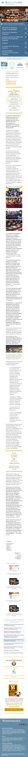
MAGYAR (15, 731)
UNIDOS (5, 43)
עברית (12, 730)
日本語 (15, 730)
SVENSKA (23, 731)
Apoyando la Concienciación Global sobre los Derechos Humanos (14, 625)
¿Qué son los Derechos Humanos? (9, 33)
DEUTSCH (11, 731)
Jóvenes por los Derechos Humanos (18, 749)
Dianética (11, 744)
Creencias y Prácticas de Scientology (16, 737)
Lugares (7, 740)
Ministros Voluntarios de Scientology (12, 746)
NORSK (18, 731)
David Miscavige (13, 745)
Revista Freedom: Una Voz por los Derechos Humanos (10, 52)
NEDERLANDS (5, 731)
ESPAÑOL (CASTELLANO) (15, 732)
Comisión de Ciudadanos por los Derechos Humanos (11, 750)
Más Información (20, 739)
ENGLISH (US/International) (7, 729)
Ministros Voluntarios (13, 738)
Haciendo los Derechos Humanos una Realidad (9, 29)
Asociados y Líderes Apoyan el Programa (13, 652)
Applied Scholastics (19, 67)
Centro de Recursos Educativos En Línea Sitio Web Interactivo (13, 644)
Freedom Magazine (17, 747)
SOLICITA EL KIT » (14, 709)
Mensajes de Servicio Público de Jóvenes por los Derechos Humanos (12, 38)
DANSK (3, 730)
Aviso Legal (6, 755)
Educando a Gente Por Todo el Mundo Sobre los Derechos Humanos (13, 628)
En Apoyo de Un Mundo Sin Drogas (14, 748)
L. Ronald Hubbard (5, 737)
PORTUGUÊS (9, 733)
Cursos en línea (13, 739)
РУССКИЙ (19, 730)
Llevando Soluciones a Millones (11, 650)
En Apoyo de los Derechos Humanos (10, 47)
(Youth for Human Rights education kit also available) (14, 713)
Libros (8, 739)
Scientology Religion (5, 745)
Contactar (4, 740)
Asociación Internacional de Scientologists (12, 747)
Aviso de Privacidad (9, 754)
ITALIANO (4, 733)
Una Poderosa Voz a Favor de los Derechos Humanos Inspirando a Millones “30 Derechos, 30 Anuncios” (14, 636)
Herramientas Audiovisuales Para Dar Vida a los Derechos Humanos (13, 640)
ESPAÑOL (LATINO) (6, 732)
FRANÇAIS (8, 730)
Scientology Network (17, 744)
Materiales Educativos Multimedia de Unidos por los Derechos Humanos (12, 632)
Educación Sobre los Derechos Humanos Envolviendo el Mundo (13, 647)
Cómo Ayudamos (4, 68)
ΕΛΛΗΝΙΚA (23, 732)
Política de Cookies (17, 754)
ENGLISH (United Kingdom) (18, 729)
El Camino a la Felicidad (12, 68)
